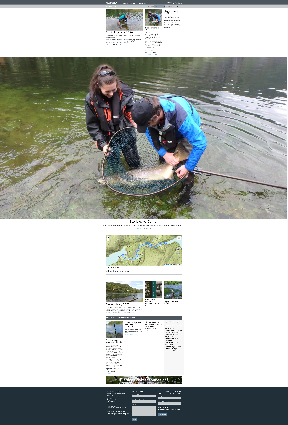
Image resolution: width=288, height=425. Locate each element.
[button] (108, 237)
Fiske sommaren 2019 (171, 302)
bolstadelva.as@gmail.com (127, 312)
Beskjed (135, 405)
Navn (160, 396)
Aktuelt (125, 3)
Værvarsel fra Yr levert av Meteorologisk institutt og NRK (118, 413)
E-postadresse (163, 401)
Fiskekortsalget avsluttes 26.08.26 (114, 341)
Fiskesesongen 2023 (171, 12)
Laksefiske (142, 3)
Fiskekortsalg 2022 (118, 304)
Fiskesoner (114, 267)
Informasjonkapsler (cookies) (170, 409)
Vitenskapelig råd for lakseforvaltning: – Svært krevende (174, 332)
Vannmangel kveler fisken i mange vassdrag (173, 349)
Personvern (163, 407)
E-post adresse (138, 399)
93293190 (113, 406)
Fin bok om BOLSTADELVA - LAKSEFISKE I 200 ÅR (153, 303)
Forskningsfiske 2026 (119, 32)
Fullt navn (136, 394)
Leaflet (167, 264)
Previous (174, 324)
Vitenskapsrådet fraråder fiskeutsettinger (172, 340)
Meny (169, 2)
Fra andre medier (172, 322)
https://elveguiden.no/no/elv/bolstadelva (117, 42)
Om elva (133, 3)
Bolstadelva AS (111, 6)
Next (174, 350)
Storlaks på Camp (143, 221)
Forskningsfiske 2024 (152, 29)
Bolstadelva (111, 3)
